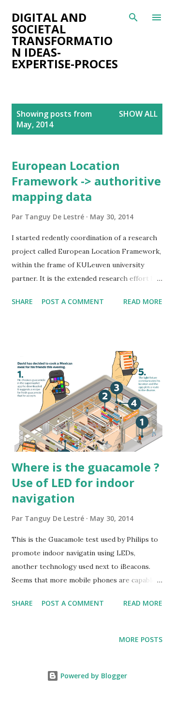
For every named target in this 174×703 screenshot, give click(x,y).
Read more (142, 301)
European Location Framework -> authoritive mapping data (86, 180)
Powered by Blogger (92, 675)
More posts (140, 639)
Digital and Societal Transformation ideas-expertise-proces (65, 40)
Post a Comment (73, 301)
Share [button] (22, 301)
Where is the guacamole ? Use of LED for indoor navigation (86, 482)
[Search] (133, 17)
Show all (138, 113)
